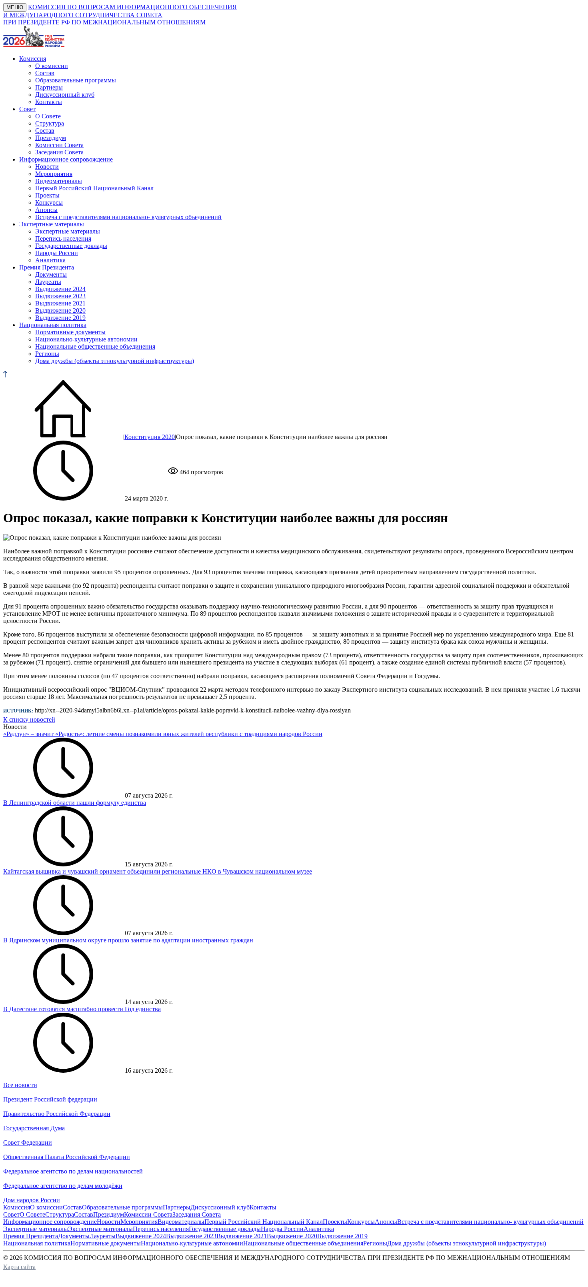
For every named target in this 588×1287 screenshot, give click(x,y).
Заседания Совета (59, 152)
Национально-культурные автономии (86, 339)
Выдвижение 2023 (60, 296)
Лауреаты (48, 281)
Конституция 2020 (149, 436)
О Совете (48, 116)
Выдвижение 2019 (60, 317)
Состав (44, 73)
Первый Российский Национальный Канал (94, 188)
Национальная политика (36, 1243)
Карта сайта (19, 1266)
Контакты (48, 101)
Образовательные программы (75, 80)
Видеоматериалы (58, 181)
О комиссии (51, 65)
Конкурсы (49, 202)
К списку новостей (29, 719)
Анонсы (46, 209)
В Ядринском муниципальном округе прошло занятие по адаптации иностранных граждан (128, 940)
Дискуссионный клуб (64, 94)
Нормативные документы (70, 332)
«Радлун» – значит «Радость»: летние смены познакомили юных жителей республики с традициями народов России (162, 733)
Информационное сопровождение (50, 1221)
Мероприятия (53, 173)
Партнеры (49, 87)
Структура (49, 123)
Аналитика (50, 260)
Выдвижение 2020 (60, 310)
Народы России (56, 252)
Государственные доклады (71, 245)
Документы (51, 274)
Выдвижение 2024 (60, 288)
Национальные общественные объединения (95, 346)
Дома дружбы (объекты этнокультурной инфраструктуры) (114, 360)
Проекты (47, 195)
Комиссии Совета (59, 145)
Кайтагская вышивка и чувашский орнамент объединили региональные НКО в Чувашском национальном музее (157, 871)
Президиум (50, 137)
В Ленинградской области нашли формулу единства (74, 802)
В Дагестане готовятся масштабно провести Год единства (82, 1009)
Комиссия (16, 1207)
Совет (11, 1214)
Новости (47, 166)
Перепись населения (63, 238)
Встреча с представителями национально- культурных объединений (128, 217)
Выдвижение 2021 (60, 303)
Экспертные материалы (67, 231)
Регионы (47, 353)
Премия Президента (30, 1236)
